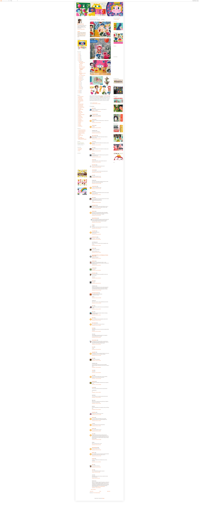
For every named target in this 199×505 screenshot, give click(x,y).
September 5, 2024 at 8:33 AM (96, 487)
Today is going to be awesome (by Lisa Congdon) (82, 138)
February (80, 87)
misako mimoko (80, 112)
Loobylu (79, 110)
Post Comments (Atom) (96, 492)
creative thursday (80, 99)
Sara (92, 469)
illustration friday (80, 135)
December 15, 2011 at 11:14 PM (96, 183)
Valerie (93, 197)
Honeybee (93, 381)
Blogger (103, 498)
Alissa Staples (94, 135)
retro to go (79, 118)
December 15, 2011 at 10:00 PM (96, 167)
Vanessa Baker (94, 340)
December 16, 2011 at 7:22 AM (96, 245)
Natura (93, 108)
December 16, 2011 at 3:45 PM (96, 337)
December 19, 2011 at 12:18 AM (96, 439)
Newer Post (91, 491)
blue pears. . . (81, 64)
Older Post (108, 491)
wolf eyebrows (80, 126)
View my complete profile (81, 29)
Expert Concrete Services (101, 486)
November (80, 76)
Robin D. (93, 452)
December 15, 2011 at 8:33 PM (96, 127)
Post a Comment (93, 489)
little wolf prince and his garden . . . (82, 73)
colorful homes (80, 98)
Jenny (93, 147)
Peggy (93, 191)
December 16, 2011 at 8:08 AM (96, 265)
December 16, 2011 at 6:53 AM (96, 239)
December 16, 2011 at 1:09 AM (96, 194)
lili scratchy (79, 108)
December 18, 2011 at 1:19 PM (96, 425)
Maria (93, 311)
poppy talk (79, 115)
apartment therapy (80, 96)
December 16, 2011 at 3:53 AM (96, 215)
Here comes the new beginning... (82, 63)
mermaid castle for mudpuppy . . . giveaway (81, 69)
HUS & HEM (80, 148)
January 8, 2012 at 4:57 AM (96, 478)
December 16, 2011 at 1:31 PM (96, 320)
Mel (92, 153)
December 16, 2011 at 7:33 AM (96, 252)
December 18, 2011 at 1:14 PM (96, 420)
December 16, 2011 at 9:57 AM (96, 283)
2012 (79, 59)
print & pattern (80, 116)
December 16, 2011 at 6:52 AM (96, 234)
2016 (79, 54)
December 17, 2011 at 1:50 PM (96, 392)
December (80, 61)
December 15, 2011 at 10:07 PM (96, 172)
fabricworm (79, 149)
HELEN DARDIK (116, 19)
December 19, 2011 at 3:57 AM (96, 444)
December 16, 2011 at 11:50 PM (96, 355)
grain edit (79, 134)
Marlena (93, 417)
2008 (79, 92)
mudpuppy (99, 103)
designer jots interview (81, 133)
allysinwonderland (94, 447)
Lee (92, 423)
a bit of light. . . (81, 65)
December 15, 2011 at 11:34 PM (96, 188)
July (79, 81)
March (80, 86)
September (80, 79)
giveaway (93, 103)
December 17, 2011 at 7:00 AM (96, 360)
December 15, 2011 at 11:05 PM (96, 177)
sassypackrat (94, 114)
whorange (79, 125)
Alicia (93, 305)
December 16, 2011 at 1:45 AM (96, 202)
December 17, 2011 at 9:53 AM (96, 372)
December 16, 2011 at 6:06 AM (96, 228)
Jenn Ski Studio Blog (81, 107)
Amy (92, 175)
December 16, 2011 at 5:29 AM (96, 222)
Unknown (93, 119)
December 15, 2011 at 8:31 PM (96, 116)
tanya (93, 433)
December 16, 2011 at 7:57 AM (96, 258)
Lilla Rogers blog (80, 109)
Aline (92, 358)
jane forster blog (80, 106)
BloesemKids (80, 97)
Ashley (93, 141)
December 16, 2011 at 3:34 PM (96, 331)
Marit (92, 464)
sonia (93, 370)
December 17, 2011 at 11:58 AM (96, 384)
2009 (79, 91)
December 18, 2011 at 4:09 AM (96, 409)
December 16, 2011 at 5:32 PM (96, 344)
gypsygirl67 (93, 352)
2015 (79, 55)
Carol (93, 375)
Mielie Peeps (80, 111)
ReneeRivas (94, 412)
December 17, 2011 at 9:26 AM (96, 367)
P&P (78, 136)
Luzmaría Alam (94, 186)
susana (93, 387)
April (80, 85)
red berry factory (80, 117)
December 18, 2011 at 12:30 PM (96, 414)
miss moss (79, 113)
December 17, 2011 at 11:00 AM (96, 378)
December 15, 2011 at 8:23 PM (96, 111)
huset (79, 150)
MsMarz (93, 428)
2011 (79, 60)
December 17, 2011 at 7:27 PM (96, 403)
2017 (79, 53)
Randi (93, 328)
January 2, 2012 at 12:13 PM (96, 472)
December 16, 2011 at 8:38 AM (96, 270)
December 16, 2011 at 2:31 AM (96, 208)
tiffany (93, 317)
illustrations (96, 103)
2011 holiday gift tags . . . (82, 75)
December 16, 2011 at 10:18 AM (96, 290)
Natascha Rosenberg (81, 114)
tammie (93, 159)
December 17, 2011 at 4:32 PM (96, 397)
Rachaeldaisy (94, 205)
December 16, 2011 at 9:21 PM (96, 349)
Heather (93, 248)
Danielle (93, 458)
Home (100, 491)
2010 (79, 90)
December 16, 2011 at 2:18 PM (96, 325)
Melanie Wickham (94, 218)
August (80, 80)
